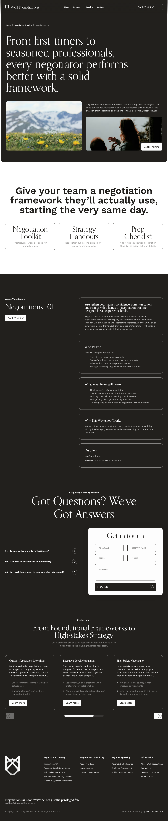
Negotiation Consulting (92, 757)
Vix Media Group (154, 811)
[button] (78, 7)
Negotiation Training (54, 757)
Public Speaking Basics (122, 772)
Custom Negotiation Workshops (58, 781)
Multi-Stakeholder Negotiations (58, 776)
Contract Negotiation (89, 772)
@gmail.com (20, 803)
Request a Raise (87, 764)
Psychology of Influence (122, 764)
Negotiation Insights (150, 772)
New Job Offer (86, 768)
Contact (100, 7)
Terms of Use (147, 776)
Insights (89, 7)
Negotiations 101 (51, 764)
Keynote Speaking (121, 757)
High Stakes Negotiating (54, 772)
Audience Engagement (122, 768)
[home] (22, 7)
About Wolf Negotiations (152, 764)
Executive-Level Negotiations (57, 768)
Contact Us (146, 768)
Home (66, 7)
